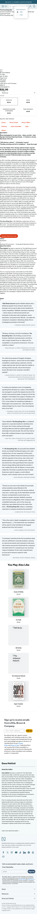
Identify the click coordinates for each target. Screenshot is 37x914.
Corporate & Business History (25, 244)
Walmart (3, 130)
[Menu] (3, 6)
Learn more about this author (10, 831)
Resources (5, 894)
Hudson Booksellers (16, 126)
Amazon (3, 122)
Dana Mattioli (6, 73)
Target (26, 126)
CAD (21, 15)
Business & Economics (7, 244)
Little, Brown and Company (8, 83)
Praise (2, 298)
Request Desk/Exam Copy (9, 236)
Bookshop (4, 126)
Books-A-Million (26, 122)
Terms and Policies (8, 898)
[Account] (30, 6)
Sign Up (29, 731)
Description (3, 132)
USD (21, 12)
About (4, 889)
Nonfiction (3, 240)
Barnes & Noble (14, 122)
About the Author (5, 246)
